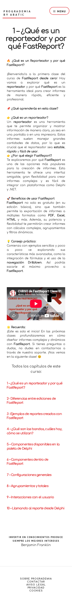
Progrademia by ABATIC (17, 13)
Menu (61, 11)
